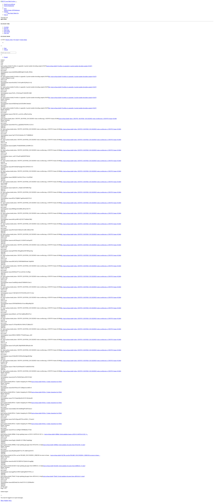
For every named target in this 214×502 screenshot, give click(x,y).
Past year (6, 33)
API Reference (16, 10)
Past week (6, 30)
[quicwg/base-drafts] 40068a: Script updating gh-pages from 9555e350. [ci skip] (64, 444)
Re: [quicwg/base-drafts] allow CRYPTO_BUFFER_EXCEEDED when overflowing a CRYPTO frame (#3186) (91, 129)
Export (6, 57)
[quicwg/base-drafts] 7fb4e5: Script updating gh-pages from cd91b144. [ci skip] (64, 476)
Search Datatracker (9, 5)
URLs (10, 500)
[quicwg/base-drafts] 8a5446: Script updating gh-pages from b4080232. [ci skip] (64, 466)
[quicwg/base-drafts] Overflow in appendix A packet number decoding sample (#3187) (69, 66)
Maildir (6, 500)
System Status (23, 39)
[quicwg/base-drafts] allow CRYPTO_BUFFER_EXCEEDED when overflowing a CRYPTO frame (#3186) (88, 118)
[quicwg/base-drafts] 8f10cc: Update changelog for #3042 (46, 381)
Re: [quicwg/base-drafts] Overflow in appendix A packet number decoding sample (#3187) (72, 76)
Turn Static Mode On (13, 13)
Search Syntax (8, 10)
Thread (6, 49)
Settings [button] (6, 11)
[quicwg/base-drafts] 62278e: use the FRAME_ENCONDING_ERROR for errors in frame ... (75, 455)
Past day (6, 28)
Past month (7, 31)
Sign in (6, 14)
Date (5, 48)
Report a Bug (9, 39)
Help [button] (5, 8)
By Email (16, 39)
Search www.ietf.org (9, 4)
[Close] (1, 495)
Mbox (2, 500)
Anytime (6, 27)
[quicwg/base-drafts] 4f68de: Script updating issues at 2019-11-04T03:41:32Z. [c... (66, 434)
